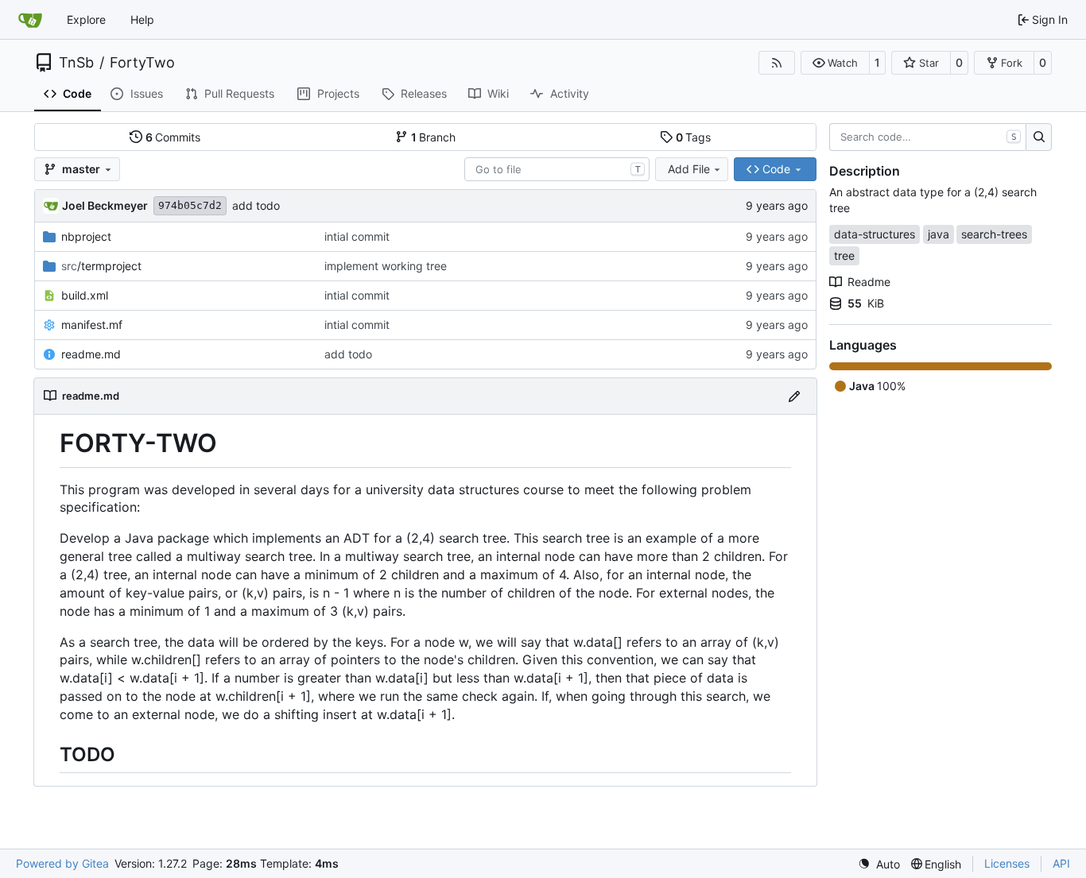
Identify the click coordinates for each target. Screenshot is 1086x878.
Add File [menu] (689, 169)
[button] (835, 63)
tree (844, 255)
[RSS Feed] (776, 63)
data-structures (874, 234)
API (1061, 863)
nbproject (86, 236)
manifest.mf (91, 324)
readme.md (91, 354)
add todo (256, 205)
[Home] (30, 20)
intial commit (357, 236)
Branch (433, 137)
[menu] (879, 864)
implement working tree (385, 266)
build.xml (84, 295)
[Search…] (1039, 137)
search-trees (994, 234)
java (938, 234)
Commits (173, 137)
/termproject (101, 266)
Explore (86, 19)
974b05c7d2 (190, 205)
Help (142, 19)
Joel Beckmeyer (105, 205)
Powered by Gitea (62, 863)
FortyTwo (142, 63)
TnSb (76, 63)
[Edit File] (794, 396)
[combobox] (557, 169)
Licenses (1007, 863)
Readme (868, 281)
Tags (694, 137)
